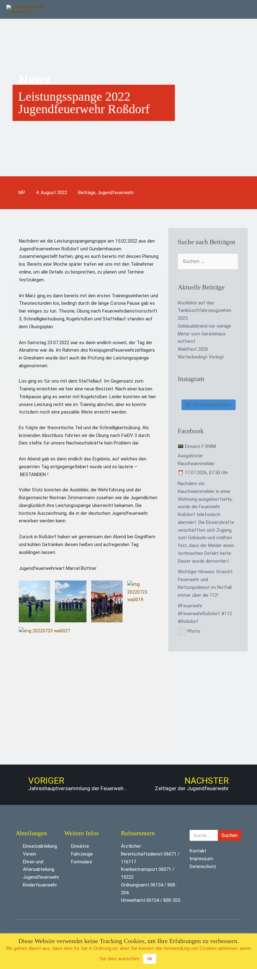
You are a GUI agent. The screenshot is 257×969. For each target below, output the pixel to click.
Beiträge (86, 192)
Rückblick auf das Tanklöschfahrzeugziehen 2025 (204, 310)
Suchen (229, 835)
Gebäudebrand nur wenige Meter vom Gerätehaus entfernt (204, 333)
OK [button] (149, 958)
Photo (193, 631)
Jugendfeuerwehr (115, 192)
